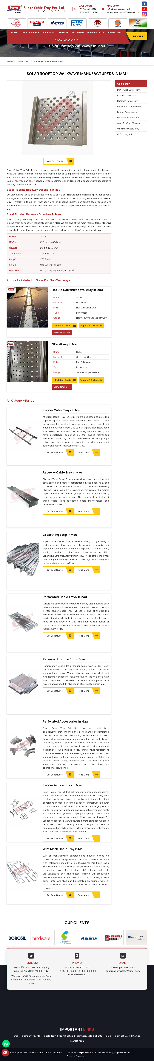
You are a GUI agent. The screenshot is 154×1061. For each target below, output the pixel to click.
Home (14, 32)
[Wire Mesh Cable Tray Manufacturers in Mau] (23, 874)
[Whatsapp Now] (6, 1043)
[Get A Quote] (5, 1052)
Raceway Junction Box (128, 117)
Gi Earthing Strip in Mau (60, 535)
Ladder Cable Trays (127, 95)
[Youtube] (144, 9)
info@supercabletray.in (119, 9)
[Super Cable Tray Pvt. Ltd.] (36, 9)
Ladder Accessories (127, 112)
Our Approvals (95, 32)
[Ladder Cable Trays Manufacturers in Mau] (23, 435)
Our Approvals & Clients (89, 1035)
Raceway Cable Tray (127, 100)
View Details (60, 332)
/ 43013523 (83, 967)
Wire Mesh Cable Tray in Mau (63, 849)
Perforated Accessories (129, 106)
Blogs (58, 40)
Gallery (63, 32)
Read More (83, 452)
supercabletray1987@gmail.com (123, 12)
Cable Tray (48, 32)
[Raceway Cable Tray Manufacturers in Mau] (23, 497)
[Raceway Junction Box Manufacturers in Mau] (23, 684)
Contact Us (71, 40)
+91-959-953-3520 (88, 12)
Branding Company (76, 1056)
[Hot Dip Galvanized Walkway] (27, 307)
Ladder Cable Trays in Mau (62, 410)
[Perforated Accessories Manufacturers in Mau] (23, 746)
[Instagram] (144, 14)
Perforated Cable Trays (129, 89)
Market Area (77, 1040)
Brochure (139, 36)
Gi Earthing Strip (125, 134)
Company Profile (29, 32)
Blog (108, 1035)
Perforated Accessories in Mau (65, 721)
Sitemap (135, 1035)
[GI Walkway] (27, 361)
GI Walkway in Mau (65, 344)
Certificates (114, 32)
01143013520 (71, 967)
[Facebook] (144, 4)
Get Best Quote (63, 325)
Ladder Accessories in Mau (62, 785)
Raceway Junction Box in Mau (64, 659)
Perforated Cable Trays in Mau (65, 597)
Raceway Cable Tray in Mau (62, 472)
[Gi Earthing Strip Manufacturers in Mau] (23, 559)
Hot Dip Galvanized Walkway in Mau (77, 290)
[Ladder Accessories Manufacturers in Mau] (23, 810)
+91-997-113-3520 (77, 974)
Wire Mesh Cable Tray (128, 128)
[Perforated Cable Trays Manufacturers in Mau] (23, 622)
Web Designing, (106, 1052)
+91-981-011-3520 (88, 9)
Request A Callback (90, 325)
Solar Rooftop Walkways (129, 123)
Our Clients (78, 32)
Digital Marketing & (123, 1052)
